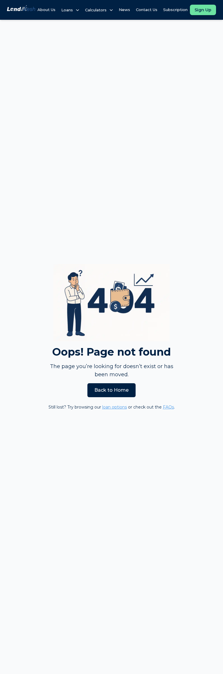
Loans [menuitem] (67, 10)
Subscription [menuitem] (175, 9)
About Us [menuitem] (46, 9)
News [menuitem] (124, 9)
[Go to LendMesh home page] (21, 10)
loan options (114, 407)
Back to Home (111, 390)
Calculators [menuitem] (96, 10)
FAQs (168, 407)
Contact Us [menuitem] (146, 9)
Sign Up (203, 10)
